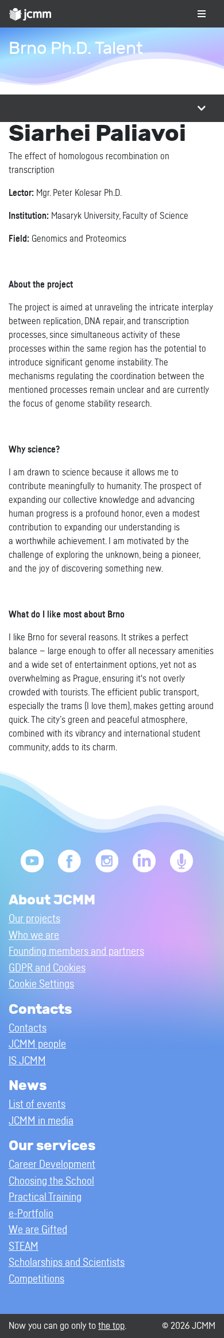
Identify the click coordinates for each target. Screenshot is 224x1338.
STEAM (23, 1246)
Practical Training (45, 1197)
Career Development (52, 1164)
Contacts (28, 1028)
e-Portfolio (31, 1214)
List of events (37, 1104)
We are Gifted (38, 1230)
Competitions (36, 1279)
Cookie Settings (41, 984)
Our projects (34, 919)
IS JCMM (27, 1061)
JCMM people (37, 1044)
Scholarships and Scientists (67, 1262)
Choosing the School (51, 1181)
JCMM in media (41, 1121)
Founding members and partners (76, 951)
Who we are (34, 935)
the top (111, 1326)
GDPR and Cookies (47, 968)
